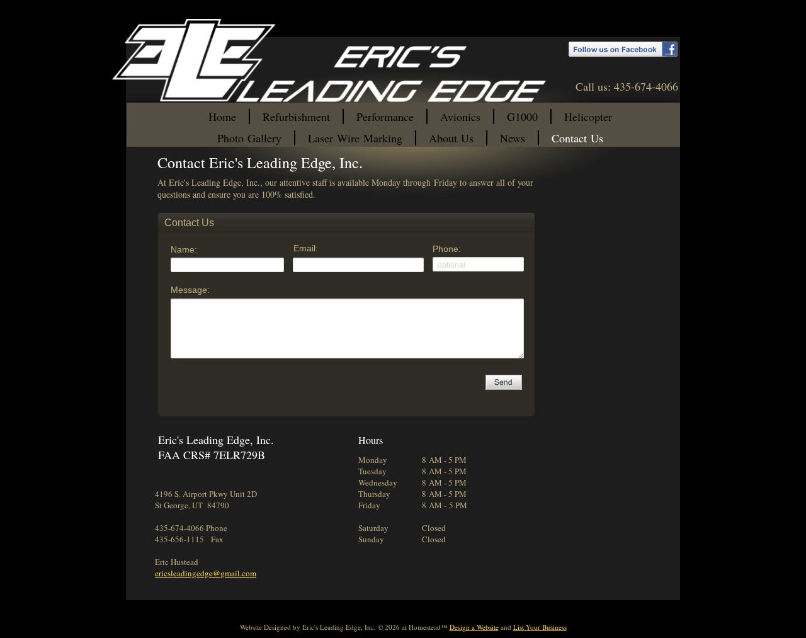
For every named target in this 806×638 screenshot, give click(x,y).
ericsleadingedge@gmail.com (205, 573)
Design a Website (474, 627)
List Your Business (540, 627)
